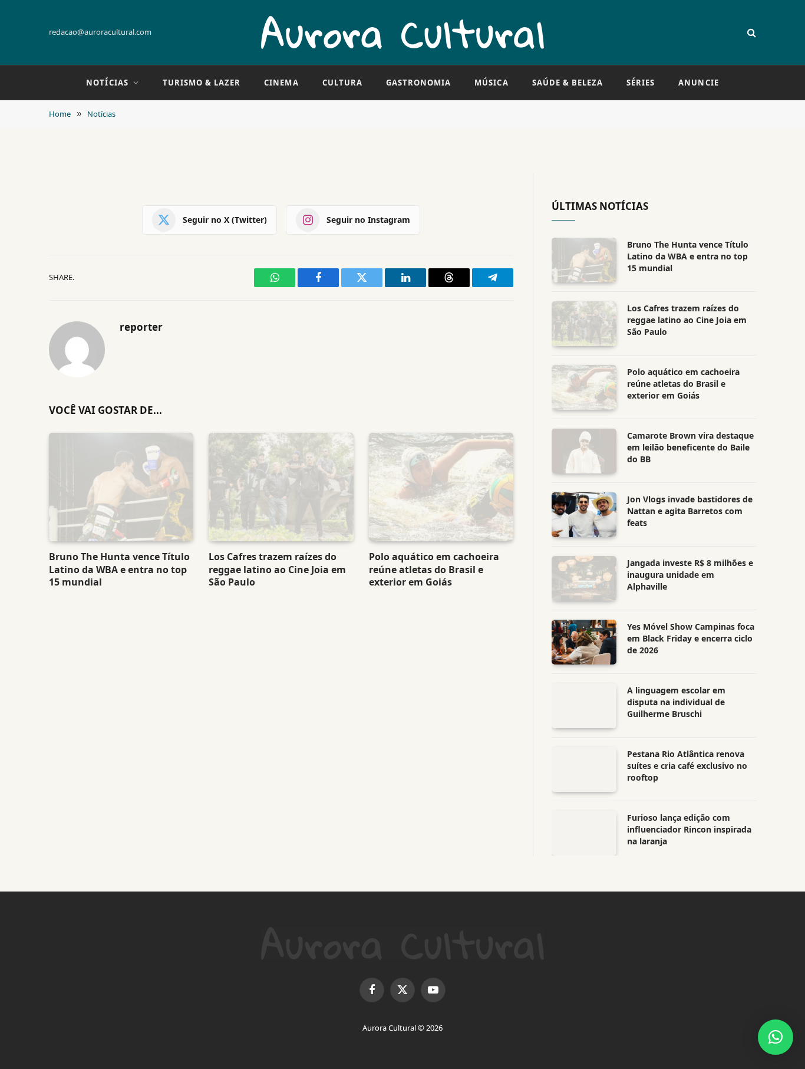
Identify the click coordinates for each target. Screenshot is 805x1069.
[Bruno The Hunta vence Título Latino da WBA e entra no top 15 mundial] (121, 487)
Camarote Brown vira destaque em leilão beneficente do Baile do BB (690, 447)
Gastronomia (418, 82)
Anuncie (698, 82)
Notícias (107, 82)
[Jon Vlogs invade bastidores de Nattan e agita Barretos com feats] (584, 514)
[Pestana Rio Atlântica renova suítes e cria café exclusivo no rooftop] (584, 769)
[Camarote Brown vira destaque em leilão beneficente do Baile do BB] (584, 451)
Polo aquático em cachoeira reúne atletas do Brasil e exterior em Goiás (434, 570)
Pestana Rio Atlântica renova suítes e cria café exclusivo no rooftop (687, 765)
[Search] (750, 32)
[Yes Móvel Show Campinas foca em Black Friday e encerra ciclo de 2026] (584, 642)
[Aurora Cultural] (402, 32)
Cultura (342, 82)
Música (491, 82)
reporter (141, 327)
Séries (640, 82)
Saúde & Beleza (567, 82)
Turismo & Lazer (202, 82)
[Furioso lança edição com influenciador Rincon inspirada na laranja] (584, 833)
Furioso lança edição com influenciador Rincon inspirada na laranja (689, 829)
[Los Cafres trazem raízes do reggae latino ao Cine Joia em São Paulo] (281, 487)
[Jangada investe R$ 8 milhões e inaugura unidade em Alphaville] (584, 578)
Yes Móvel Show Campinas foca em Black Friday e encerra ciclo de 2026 (690, 638)
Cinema (281, 82)
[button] (775, 1037)
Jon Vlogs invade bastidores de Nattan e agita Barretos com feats (690, 511)
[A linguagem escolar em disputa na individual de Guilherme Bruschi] (584, 705)
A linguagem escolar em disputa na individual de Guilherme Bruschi (676, 702)
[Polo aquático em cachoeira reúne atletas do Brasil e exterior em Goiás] (441, 487)
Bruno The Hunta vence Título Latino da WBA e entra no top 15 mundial (119, 570)
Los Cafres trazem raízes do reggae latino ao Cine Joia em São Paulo (277, 570)
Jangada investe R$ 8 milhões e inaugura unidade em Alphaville (690, 574)
